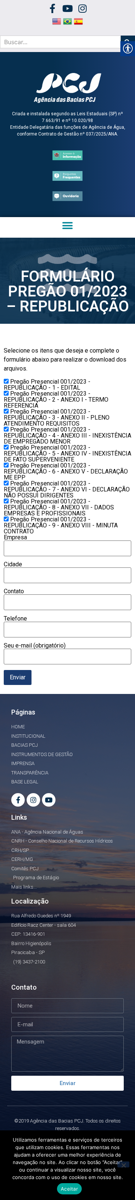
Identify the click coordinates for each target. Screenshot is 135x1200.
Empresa (15, 537)
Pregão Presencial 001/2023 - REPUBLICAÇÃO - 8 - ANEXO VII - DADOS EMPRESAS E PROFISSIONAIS (59, 508)
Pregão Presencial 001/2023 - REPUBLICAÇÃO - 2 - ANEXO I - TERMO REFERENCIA (56, 400)
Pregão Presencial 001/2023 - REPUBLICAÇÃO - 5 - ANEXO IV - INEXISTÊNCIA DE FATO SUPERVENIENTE (67, 454)
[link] (52, 8)
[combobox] (60, 42)
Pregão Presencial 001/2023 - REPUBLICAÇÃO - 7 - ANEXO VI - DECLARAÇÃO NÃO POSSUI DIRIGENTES (67, 490)
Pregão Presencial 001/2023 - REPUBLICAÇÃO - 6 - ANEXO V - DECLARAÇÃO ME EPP (66, 472)
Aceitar (69, 1189)
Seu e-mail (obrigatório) (35, 646)
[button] (67, 225)
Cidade (13, 564)
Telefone (15, 619)
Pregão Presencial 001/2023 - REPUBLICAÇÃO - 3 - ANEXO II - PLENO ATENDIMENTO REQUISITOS (57, 418)
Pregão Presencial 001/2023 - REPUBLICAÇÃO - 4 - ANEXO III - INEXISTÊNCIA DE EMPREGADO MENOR (67, 436)
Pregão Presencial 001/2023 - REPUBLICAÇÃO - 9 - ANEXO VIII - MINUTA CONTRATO (61, 525)
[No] (123, 1164)
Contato (14, 591)
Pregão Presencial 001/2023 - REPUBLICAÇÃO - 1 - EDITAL (47, 385)
